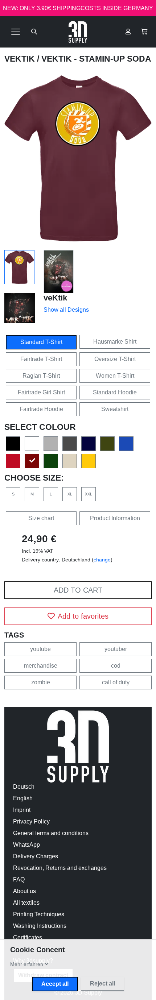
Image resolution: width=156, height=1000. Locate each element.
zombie (40, 682)
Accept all (55, 984)
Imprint (21, 810)
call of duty (116, 682)
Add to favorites (83, 616)
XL (69, 494)
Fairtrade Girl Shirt (41, 392)
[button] (144, 31)
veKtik (20, 58)
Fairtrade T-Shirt (41, 359)
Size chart (41, 518)
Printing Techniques (38, 914)
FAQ (19, 879)
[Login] (128, 31)
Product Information (115, 518)
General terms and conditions (51, 833)
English (23, 798)
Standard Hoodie (115, 392)
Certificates (27, 937)
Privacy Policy (31, 821)
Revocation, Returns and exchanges (60, 868)
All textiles (26, 903)
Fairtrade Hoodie (41, 409)
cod (115, 666)
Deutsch (23, 787)
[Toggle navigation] (15, 32)
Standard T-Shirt (41, 342)
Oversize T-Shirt (115, 359)
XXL (88, 494)
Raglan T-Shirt (41, 376)
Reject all (102, 983)
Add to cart (78, 590)
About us (24, 891)
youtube (40, 649)
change (102, 560)
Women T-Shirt (115, 376)
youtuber (115, 649)
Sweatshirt (114, 409)
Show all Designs (66, 310)
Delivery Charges (35, 856)
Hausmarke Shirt (114, 342)
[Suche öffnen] (34, 32)
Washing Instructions (39, 926)
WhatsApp (26, 845)
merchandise (40, 666)
